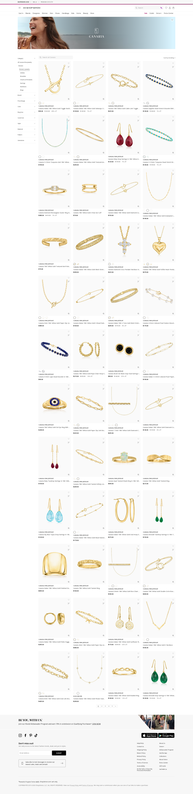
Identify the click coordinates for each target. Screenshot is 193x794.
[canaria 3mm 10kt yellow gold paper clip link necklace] (54, 296)
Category (20, 58)
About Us (162, 743)
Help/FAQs (140, 743)
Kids (72, 13)
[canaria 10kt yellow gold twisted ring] (159, 457)
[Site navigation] (20, 8)
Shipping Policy (142, 750)
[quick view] (68, 99)
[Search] (149, 8)
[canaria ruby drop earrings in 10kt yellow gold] (124, 135)
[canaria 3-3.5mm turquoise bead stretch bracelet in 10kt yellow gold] (159, 135)
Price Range (21, 101)
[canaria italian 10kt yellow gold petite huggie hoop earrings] (54, 618)
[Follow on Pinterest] (31, 736)
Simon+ (159, 13)
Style (19, 123)
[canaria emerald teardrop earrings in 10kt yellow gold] (159, 510)
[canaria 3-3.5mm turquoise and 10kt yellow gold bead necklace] (54, 135)
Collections (162, 756)
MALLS (35, 2)
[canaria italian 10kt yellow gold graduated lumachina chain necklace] (159, 188)
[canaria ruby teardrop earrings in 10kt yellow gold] (54, 457)
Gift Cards (162, 766)
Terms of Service (142, 763)
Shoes (57, 13)
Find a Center (168, 13)
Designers (36, 13)
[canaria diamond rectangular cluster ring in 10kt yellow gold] (54, 188)
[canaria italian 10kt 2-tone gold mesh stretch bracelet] (124, 296)
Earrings (22, 83)
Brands (28, 13)
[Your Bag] (173, 8)
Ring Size (20, 112)
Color (19, 106)
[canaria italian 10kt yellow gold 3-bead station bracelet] (89, 296)
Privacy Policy (141, 759)
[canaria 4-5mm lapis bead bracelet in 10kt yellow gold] (54, 349)
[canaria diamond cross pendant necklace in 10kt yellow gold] (124, 242)
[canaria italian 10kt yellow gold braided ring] (124, 671)
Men (51, 13)
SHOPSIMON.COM (23, 2)
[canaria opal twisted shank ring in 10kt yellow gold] (124, 457)
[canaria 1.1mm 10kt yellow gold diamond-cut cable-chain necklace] (124, 403)
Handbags (65, 13)
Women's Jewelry (24, 69)
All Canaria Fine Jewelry (25, 62)
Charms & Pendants (26, 80)
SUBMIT (59, 753)
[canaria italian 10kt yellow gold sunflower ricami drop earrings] (124, 618)
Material (20, 129)
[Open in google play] (166, 737)
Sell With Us (163, 769)
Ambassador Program (166, 750)
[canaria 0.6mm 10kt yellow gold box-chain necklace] (124, 564)
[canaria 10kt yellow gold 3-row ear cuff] (89, 188)
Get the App (163, 753)
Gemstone (21, 140)
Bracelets (23, 76)
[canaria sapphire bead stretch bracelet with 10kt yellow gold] (159, 81)
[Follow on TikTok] (36, 736)
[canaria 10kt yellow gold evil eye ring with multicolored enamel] (54, 403)
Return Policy (141, 753)
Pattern (20, 135)
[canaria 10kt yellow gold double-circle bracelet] (159, 564)
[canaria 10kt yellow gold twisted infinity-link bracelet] (89, 457)
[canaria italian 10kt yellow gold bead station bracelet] (89, 510)
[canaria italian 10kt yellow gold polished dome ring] (54, 564)
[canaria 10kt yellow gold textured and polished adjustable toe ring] (54, 242)
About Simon (163, 759)
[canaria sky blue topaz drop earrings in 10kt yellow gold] (54, 510)
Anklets (22, 73)
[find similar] (68, 67)
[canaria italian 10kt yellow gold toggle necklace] (54, 81)
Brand (19, 95)
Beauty (85, 13)
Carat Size (21, 118)
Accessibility (141, 766)
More (92, 13)
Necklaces (23, 87)
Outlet (151, 13)
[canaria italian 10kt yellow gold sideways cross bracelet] (89, 81)
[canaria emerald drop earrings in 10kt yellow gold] (159, 671)
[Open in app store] (149, 737)
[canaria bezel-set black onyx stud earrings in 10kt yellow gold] (124, 349)
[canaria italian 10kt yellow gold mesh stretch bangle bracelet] (89, 242)
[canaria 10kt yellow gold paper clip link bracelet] (89, 403)
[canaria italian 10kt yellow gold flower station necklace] (89, 671)
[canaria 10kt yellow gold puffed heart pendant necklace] (159, 242)
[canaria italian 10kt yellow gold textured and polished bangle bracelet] (89, 135)
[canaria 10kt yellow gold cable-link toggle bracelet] (124, 81)
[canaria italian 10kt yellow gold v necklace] (159, 618)
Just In (21, 13)
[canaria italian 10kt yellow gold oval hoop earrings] (124, 510)
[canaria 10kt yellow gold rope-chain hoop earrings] (89, 349)
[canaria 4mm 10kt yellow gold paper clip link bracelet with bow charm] (89, 618)
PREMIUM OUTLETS (47, 2)
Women (45, 13)
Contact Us (140, 746)
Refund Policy (141, 756)
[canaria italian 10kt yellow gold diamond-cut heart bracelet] (124, 188)
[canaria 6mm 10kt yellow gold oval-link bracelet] (54, 671)
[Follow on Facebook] (25, 736)
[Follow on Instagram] (20, 736)
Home (78, 13)
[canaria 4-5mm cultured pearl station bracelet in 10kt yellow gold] (159, 296)
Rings (22, 90)
